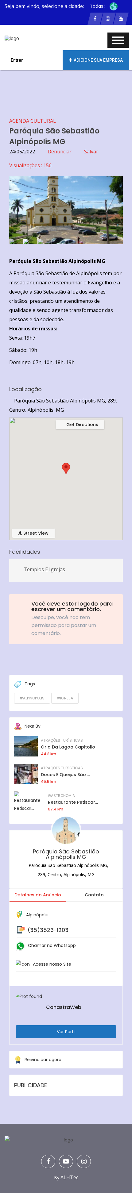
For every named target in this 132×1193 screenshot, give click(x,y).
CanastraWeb (63, 1007)
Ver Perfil (66, 1032)
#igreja (65, 698)
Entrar (17, 60)
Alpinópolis (37, 915)
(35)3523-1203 (48, 930)
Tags (30, 684)
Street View (35, 533)
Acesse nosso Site (52, 964)
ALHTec (69, 1177)
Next (113, 207)
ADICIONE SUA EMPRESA (98, 60)
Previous (18, 207)
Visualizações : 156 (30, 165)
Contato (94, 895)
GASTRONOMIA (61, 795)
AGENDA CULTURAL (32, 120)
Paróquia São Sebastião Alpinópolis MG (66, 854)
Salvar (91, 151)
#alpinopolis (32, 698)
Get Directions (81, 424)
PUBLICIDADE (30, 1085)
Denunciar (60, 151)
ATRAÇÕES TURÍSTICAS (62, 740)
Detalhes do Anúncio (37, 895)
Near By (33, 726)
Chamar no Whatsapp (52, 945)
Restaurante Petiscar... (73, 802)
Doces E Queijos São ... (65, 775)
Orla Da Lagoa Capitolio (68, 747)
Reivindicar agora (43, 1059)
